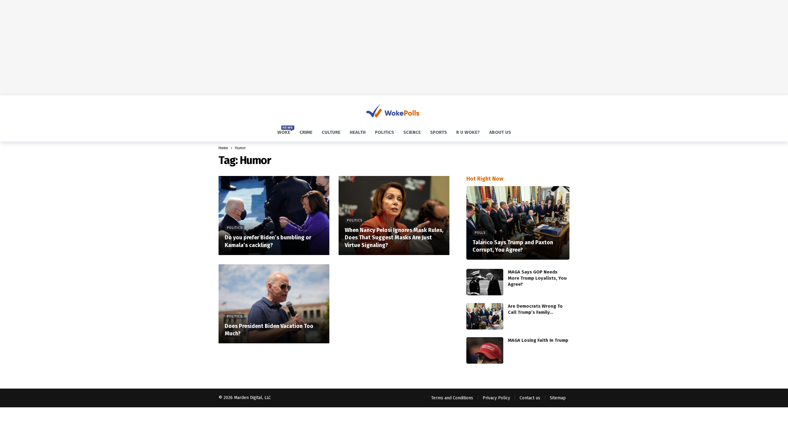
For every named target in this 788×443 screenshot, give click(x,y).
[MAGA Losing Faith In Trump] (484, 350)
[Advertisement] (394, 48)
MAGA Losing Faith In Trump (538, 340)
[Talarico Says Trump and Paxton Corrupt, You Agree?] (517, 223)
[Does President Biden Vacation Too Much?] (274, 303)
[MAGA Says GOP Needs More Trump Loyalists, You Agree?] (484, 282)
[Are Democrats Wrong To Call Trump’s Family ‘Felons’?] (484, 316)
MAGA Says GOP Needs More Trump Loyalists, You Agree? (537, 278)
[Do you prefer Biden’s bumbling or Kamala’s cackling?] (274, 215)
